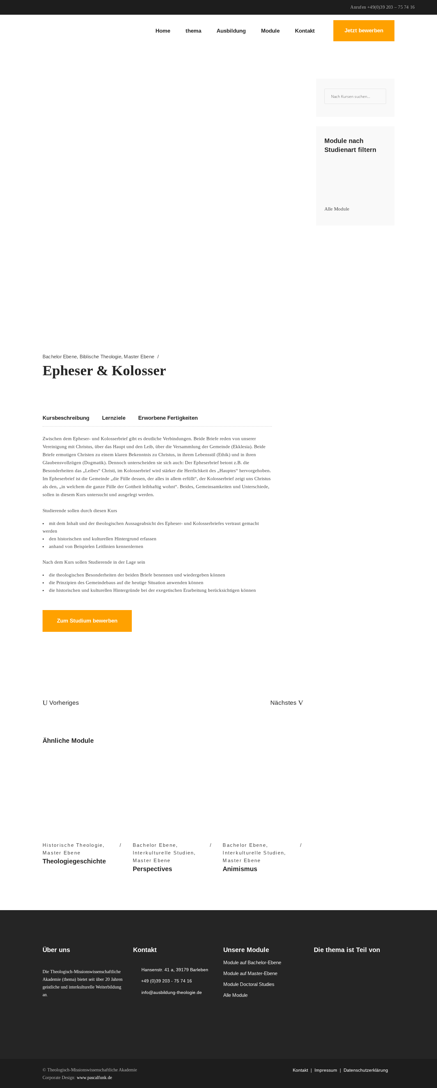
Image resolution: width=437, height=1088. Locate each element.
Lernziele (113, 418)
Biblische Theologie (100, 356)
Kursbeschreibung (66, 418)
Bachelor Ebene (60, 356)
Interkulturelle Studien (163, 852)
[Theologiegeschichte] (83, 795)
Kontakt (300, 1070)
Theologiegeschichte (74, 861)
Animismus (240, 868)
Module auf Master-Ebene (250, 973)
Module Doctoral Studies (248, 984)
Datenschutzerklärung (366, 1070)
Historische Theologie (73, 845)
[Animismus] (263, 795)
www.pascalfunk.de (94, 1077)
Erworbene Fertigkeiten (168, 418)
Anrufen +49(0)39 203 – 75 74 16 (382, 7)
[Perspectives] (173, 795)
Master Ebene (139, 356)
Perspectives (152, 868)
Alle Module (336, 208)
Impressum (325, 1070)
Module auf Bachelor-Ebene (252, 962)
